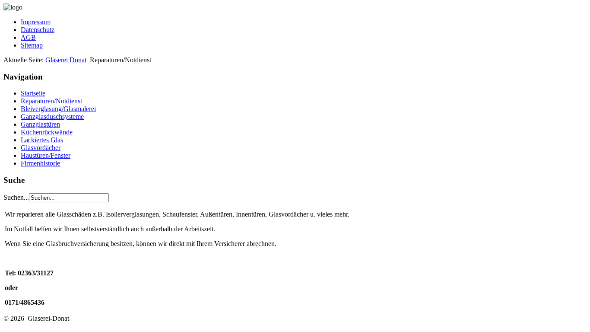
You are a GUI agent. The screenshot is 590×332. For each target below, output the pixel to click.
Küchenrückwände (47, 132)
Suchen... (16, 197)
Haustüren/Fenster (45, 155)
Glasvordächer (40, 147)
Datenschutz (37, 29)
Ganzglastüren (40, 124)
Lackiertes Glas (42, 140)
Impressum (36, 22)
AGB (28, 37)
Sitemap (32, 45)
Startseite (33, 93)
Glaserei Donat (65, 60)
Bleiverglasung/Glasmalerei (58, 108)
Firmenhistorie (40, 163)
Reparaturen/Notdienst (51, 101)
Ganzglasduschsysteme (52, 116)
